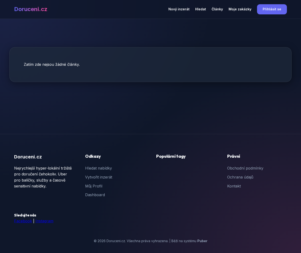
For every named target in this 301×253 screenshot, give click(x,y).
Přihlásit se (272, 9)
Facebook (23, 221)
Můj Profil (93, 186)
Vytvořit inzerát (98, 177)
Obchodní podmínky (245, 168)
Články (217, 9)
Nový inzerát (179, 9)
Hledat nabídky (98, 168)
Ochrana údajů (240, 177)
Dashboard (95, 194)
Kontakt (234, 186)
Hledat (200, 9)
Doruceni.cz (31, 9)
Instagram (44, 221)
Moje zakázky (240, 9)
